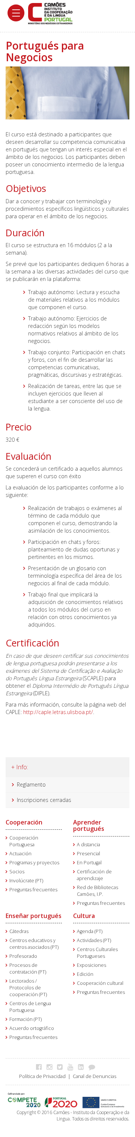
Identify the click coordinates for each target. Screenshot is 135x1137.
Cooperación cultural (100, 983)
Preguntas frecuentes (33, 889)
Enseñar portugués (34, 916)
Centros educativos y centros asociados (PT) (33, 943)
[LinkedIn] (82, 1066)
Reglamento (31, 784)
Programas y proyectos (34, 862)
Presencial (88, 853)
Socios (16, 871)
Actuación (20, 853)
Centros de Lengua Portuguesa (30, 1006)
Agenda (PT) (89, 931)
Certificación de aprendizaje (94, 875)
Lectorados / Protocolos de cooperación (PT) (28, 988)
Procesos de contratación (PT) (27, 968)
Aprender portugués (88, 825)
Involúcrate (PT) (26, 880)
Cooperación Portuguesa (23, 841)
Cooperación (24, 822)
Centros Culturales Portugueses (97, 952)
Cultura (84, 916)
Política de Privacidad (42, 1076)
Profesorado (23, 956)
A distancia (88, 844)
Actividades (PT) (94, 940)
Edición (85, 974)
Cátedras (18, 931)
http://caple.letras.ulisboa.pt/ (58, 712)
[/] (50, 12)
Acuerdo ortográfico (31, 1028)
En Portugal (89, 862)
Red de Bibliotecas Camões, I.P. (97, 890)
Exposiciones (91, 965)
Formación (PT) (25, 1019)
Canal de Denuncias (94, 1076)
